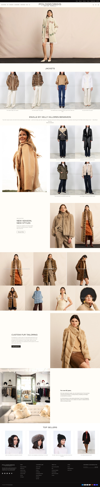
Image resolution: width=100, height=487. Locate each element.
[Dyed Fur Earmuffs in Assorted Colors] (13, 442)
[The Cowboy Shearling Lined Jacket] (87, 178)
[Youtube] (9, 473)
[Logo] (50, 5)
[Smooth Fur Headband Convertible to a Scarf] (38, 442)
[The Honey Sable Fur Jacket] (12, 90)
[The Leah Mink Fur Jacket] (87, 90)
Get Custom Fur (16, 346)
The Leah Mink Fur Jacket (87, 110)
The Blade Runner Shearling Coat (87, 159)
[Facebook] (5, 473)
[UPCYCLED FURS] (83, 269)
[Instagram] (2, 473)
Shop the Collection (50, 122)
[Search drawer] (93, 5)
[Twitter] (7, 473)
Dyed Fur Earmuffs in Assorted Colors (13, 455)
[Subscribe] (96, 467)
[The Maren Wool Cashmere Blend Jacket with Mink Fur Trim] (62, 90)
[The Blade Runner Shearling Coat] (87, 142)
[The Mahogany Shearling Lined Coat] (62, 178)
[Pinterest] (12, 473)
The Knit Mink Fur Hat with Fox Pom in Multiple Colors (62, 456)
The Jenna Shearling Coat (86, 455)
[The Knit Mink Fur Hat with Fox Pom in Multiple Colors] (62, 442)
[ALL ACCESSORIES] (87, 298)
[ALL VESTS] (37, 298)
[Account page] (96, 5)
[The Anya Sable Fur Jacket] (37, 90)
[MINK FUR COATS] (12, 298)
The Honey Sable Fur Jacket (12, 110)
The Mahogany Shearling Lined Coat (62, 196)
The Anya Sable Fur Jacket (37, 110)
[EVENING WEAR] (62, 298)
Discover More (21, 232)
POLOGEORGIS (10, 484)
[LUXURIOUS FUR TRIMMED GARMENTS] (16, 269)
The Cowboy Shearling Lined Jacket (87, 196)
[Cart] (98, 5)
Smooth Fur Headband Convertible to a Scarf (38, 455)
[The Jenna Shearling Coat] (86, 442)
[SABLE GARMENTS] (50, 269)
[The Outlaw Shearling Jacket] (62, 142)
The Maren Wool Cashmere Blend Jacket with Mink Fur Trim (62, 111)
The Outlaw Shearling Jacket (62, 159)
